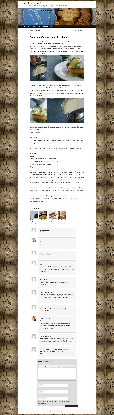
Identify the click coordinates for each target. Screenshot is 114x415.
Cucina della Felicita (43, 253)
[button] (40, 367)
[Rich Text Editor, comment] (57, 373)
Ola (40, 230)
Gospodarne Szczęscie (47, 26)
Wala (41, 263)
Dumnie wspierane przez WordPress (57, 411)
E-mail (41, 391)
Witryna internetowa (43, 397)
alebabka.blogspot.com (44, 307)
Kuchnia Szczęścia (33, 2)
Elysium (39, 26)
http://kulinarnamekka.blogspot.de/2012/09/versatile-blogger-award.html (55, 325)
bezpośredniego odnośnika (61, 223)
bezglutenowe (36, 223)
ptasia (41, 279)
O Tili (29, 26)
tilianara (46, 223)
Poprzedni (76, 30)
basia (41, 318)
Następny (82, 30)
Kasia (41, 292)
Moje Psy (34, 26)
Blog (25, 26)
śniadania (41, 223)
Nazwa (41, 385)
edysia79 (41, 240)
